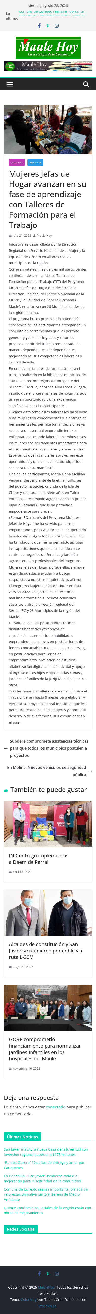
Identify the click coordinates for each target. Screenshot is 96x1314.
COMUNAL (17, 162)
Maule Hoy (44, 235)
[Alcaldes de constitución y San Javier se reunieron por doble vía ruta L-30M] (48, 893)
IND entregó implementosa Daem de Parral (39, 858)
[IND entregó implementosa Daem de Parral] (48, 804)
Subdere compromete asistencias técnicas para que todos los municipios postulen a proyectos (49, 748)
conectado (55, 1107)
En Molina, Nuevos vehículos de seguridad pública (46, 771)
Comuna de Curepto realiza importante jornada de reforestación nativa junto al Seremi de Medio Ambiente (46, 1194)
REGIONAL (35, 162)
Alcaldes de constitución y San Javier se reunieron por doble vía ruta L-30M (45, 950)
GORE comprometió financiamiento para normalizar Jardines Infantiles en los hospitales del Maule (45, 1049)
